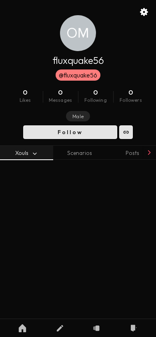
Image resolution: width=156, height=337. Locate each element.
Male (78, 116)
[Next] (149, 152)
